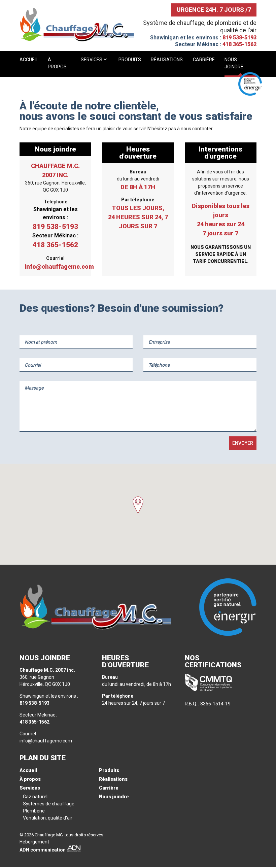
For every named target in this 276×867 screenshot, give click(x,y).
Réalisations (166, 59)
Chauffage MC (49, 834)
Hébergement (34, 841)
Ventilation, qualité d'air (47, 818)
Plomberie (34, 810)
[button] (138, 505)
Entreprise (159, 342)
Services (92, 59)
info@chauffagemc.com (55, 266)
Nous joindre (234, 63)
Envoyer (242, 443)
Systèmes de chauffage (48, 803)
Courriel (33, 365)
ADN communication (43, 850)
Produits (129, 59)
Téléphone (159, 365)
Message (34, 388)
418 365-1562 (239, 44)
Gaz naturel (35, 796)
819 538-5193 (239, 37)
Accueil (29, 59)
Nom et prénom (41, 342)
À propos (57, 63)
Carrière (203, 59)
